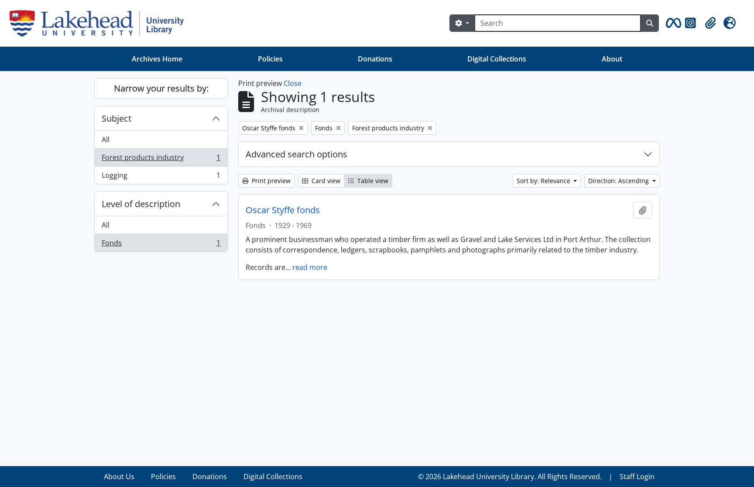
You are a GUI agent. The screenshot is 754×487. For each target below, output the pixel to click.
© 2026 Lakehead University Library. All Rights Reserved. (510, 476)
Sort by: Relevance (544, 181)
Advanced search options (296, 154)
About (612, 59)
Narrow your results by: (161, 88)
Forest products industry (160, 160)
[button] (672, 23)
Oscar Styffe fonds (283, 210)
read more (309, 267)
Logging (160, 177)
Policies (270, 59)
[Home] (100, 23)
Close (293, 83)
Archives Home (157, 59)
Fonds (160, 245)
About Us (119, 476)
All (106, 139)
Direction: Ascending (619, 181)
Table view (372, 181)
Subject (116, 118)
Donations (375, 59)
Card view (325, 181)
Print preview (270, 181)
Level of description (141, 204)
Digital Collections (496, 59)
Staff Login (637, 476)
